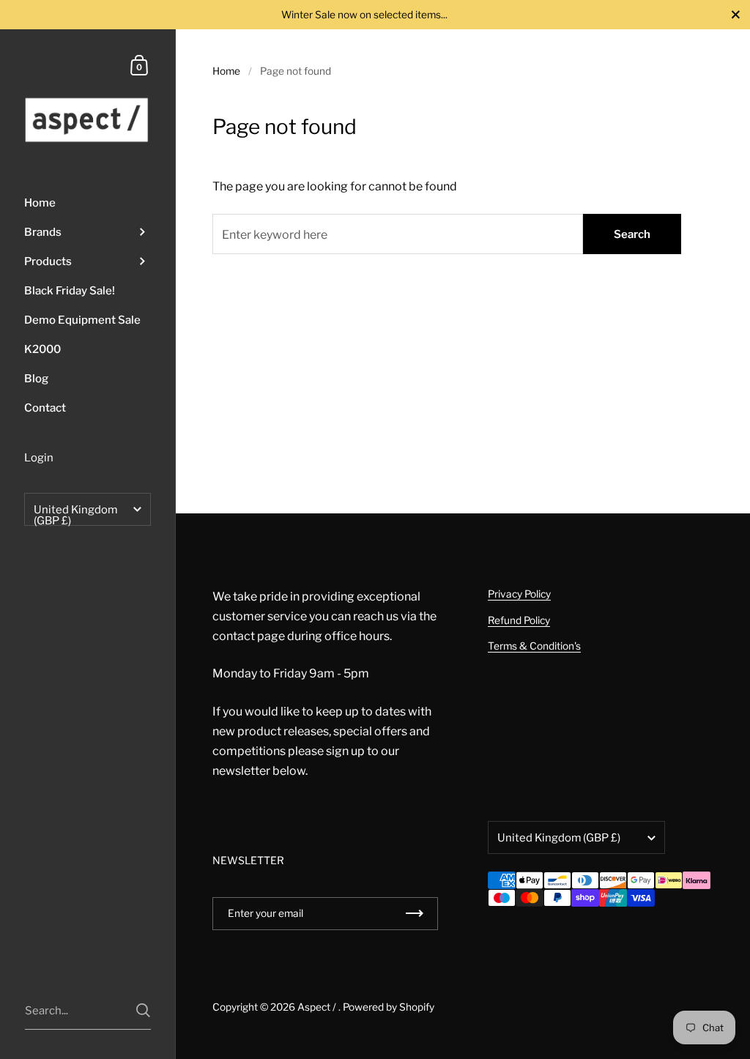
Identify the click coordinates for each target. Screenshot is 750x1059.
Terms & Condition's (534, 646)
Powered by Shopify (388, 1007)
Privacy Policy (519, 594)
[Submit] (143, 1010)
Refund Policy (519, 620)
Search (632, 234)
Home (226, 71)
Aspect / (317, 1007)
